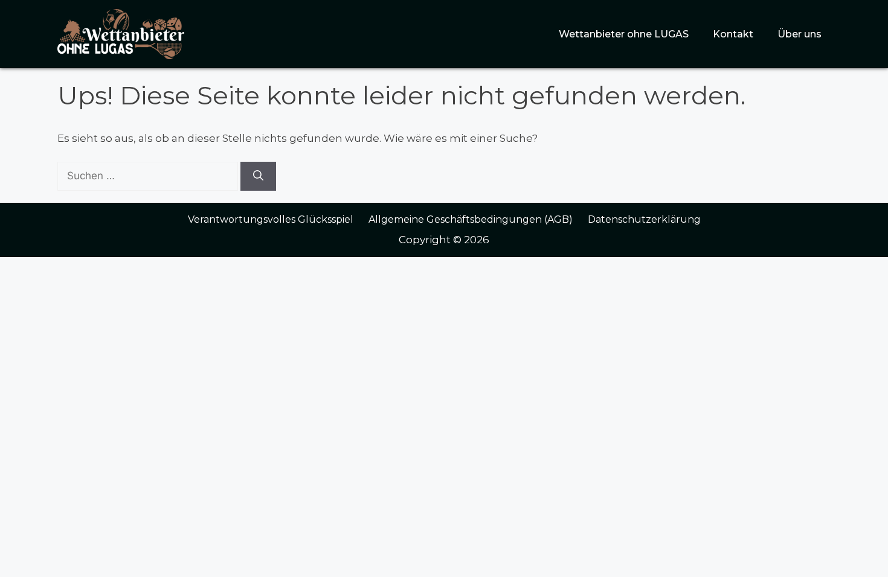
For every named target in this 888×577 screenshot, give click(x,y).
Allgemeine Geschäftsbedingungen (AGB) (470, 219)
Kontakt (733, 34)
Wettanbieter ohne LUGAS (624, 34)
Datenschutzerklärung (644, 219)
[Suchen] (258, 176)
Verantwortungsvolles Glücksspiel (270, 219)
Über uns (799, 34)
